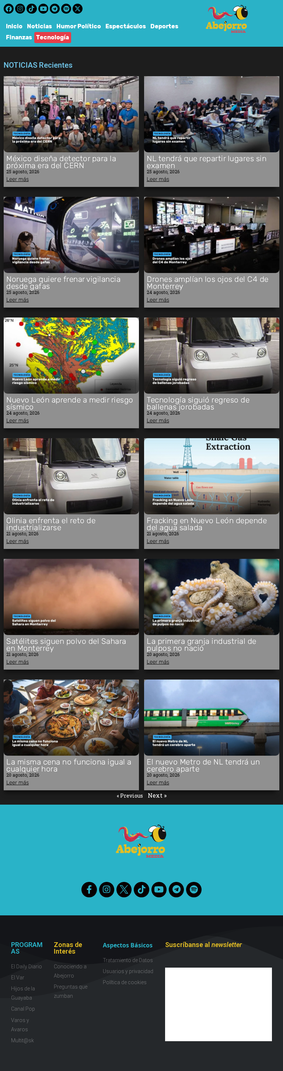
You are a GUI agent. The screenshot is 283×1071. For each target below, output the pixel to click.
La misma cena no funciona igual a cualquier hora (69, 765)
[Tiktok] (31, 9)
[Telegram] (55, 9)
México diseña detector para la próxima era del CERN (61, 162)
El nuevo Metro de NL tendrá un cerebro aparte (203, 765)
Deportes (164, 26)
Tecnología (52, 37)
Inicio (14, 26)
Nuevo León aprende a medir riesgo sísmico (69, 403)
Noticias (39, 26)
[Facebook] (9, 9)
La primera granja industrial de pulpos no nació (201, 644)
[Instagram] (20, 9)
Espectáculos (125, 26)
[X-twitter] (78, 9)
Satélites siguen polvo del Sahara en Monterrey (66, 644)
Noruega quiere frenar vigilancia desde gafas (63, 282)
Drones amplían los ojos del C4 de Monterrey (208, 282)
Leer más (17, 179)
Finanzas (19, 37)
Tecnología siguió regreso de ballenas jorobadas (198, 403)
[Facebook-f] (89, 889)
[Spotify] (66, 9)
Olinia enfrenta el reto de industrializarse (50, 524)
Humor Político (78, 26)
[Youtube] (43, 9)
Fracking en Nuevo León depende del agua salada (207, 524)
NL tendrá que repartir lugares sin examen (206, 162)
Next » (157, 795)
